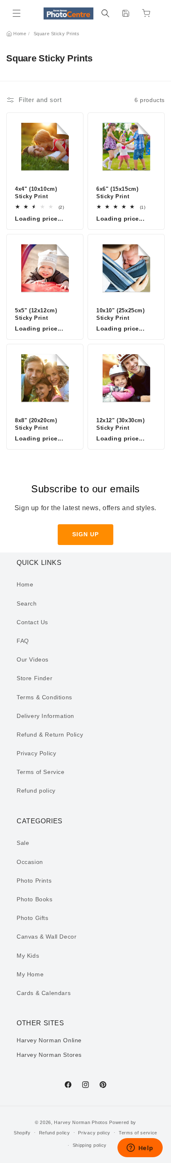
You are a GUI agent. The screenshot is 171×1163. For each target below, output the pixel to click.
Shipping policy (90, 1145)
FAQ (23, 640)
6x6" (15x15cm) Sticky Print (117, 193)
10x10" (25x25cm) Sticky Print (120, 314)
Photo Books (35, 899)
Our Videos (33, 659)
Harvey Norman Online (49, 1040)
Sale (23, 842)
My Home (30, 974)
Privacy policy (94, 1132)
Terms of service (138, 1132)
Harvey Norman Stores (49, 1054)
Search (27, 603)
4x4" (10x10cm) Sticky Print (36, 193)
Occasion (30, 862)
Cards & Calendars (44, 993)
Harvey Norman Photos (80, 1122)
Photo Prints (34, 880)
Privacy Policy (36, 753)
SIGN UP (85, 534)
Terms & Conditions (44, 697)
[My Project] (126, 13)
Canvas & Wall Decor (46, 936)
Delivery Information (45, 716)
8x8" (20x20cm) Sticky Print (36, 424)
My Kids (28, 955)
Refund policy (36, 790)
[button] (16, 13)
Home (19, 33)
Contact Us (32, 622)
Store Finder (34, 678)
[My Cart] (146, 13)
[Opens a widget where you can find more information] (140, 1148)
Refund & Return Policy (50, 734)
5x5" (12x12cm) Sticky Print (36, 314)
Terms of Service (41, 772)
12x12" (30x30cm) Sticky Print (120, 424)
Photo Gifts (33, 918)
